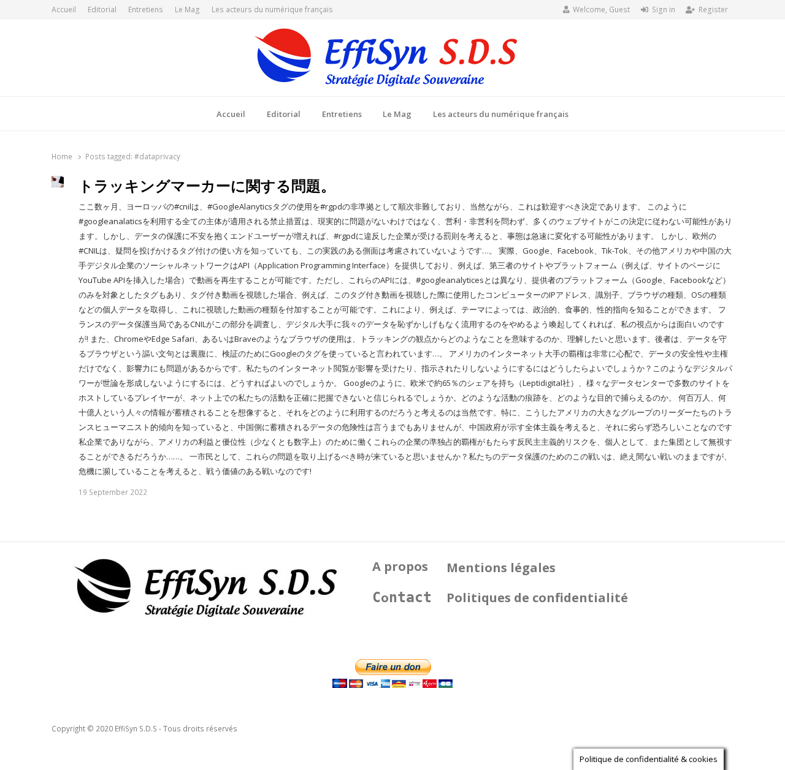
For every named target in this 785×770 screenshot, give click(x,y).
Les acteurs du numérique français (272, 9)
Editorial (102, 9)
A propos (400, 566)
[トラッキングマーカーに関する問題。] (57, 183)
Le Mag (187, 9)
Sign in (663, 9)
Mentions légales (501, 567)
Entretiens (145, 9)
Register (713, 9)
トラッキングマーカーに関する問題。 (206, 185)
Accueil (64, 9)
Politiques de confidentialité (537, 597)
